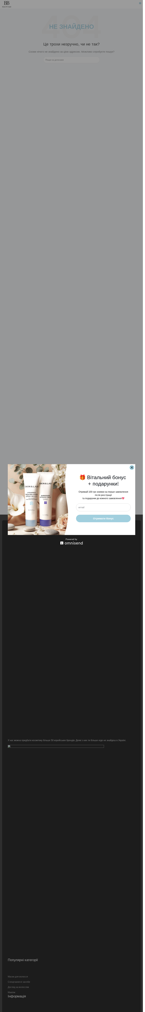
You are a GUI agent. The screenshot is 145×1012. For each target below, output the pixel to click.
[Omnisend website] (71, 541)
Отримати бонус (103, 518)
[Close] (131, 467)
